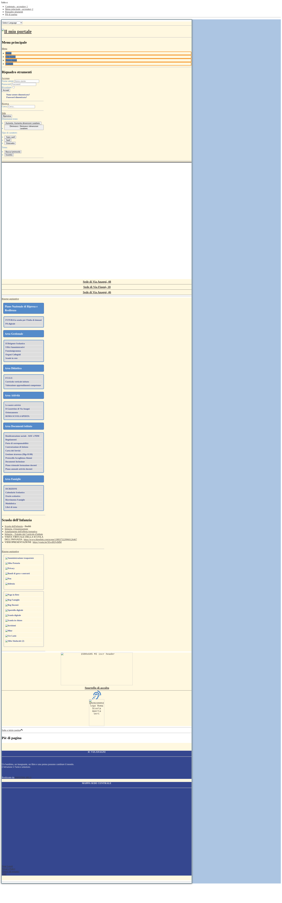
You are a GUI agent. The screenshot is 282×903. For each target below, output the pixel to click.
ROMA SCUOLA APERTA (17, 416)
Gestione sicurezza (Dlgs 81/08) (19, 454)
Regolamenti (11, 440)
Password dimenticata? (16, 97)
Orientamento (11, 412)
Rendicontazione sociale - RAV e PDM (22, 436)
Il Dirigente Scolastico (15, 343)
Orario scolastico (12, 496)
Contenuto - (16, 6)
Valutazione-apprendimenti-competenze (23, 385)
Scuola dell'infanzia (14, 526)
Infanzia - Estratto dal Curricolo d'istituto (24, 534)
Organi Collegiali (13, 354)
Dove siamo (11, 60)
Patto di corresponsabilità (16, 443)
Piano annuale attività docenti (18, 469)
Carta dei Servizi (12, 451)
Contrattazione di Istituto (16, 447)
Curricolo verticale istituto (17, 382)
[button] (4, 48)
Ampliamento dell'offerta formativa (21, 531)
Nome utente (8, 81)
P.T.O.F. (9, 378)
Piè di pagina (11, 14)
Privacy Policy (8, 869)
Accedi (6, 90)
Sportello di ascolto (97, 687)
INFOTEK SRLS (23, 777)
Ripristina (7, 116)
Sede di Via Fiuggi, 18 (97, 286)
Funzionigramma (13, 351)
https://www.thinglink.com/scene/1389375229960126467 (50, 539)
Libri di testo (11, 507)
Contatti (9, 64)
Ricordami (6, 87)
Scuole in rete (11, 358)
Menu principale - (19, 9)
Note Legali (7, 866)
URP (4, 874)
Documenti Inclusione (15, 462)
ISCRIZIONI (11, 489)
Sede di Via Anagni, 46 (97, 292)
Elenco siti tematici (10, 871)
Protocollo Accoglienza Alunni (18, 458)
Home (8, 53)
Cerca (4, 106)
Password (6, 84)
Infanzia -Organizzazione (16, 529)
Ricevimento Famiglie (15, 500)
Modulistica (10, 503)
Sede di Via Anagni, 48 (97, 281)
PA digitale (10, 324)
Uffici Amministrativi (15, 347)
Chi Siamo (11, 56)
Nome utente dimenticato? (18, 95)
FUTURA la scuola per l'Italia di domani (23, 320)
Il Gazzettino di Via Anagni (17, 409)
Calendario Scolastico (15, 492)
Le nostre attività (13, 405)
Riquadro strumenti (14, 12)
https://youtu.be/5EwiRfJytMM (47, 542)
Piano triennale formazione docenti (21, 465)
